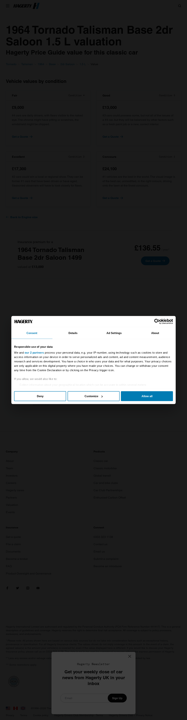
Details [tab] (72, 333)
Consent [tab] (31, 333)
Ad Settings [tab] (114, 333)
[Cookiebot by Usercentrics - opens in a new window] (157, 321)
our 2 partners (34, 352)
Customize (91, 396)
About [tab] (155, 333)
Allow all (147, 396)
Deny (40, 396)
